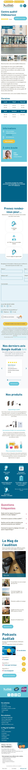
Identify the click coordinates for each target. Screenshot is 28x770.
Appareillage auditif (14, 409)
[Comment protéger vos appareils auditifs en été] (14, 592)
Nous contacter (9, 141)
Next (26, 368)
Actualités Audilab (5, 738)
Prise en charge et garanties (7, 719)
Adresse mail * (4, 275)
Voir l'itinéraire (9, 134)
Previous (1, 368)
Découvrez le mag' (8, 626)
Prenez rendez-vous (20, 1)
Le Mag (3, 729)
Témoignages (4, 736)
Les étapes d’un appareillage (7, 717)
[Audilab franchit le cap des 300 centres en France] (14, 610)
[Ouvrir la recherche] (21, 5)
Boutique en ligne (9, 1)
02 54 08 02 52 (10, 137)
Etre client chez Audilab (6, 706)
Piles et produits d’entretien (14, 451)
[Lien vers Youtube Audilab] (19, 694)
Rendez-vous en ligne (20, 18)
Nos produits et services (6, 720)
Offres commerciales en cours (7, 724)
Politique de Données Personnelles (19, 337)
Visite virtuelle (6, 27)
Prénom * (3, 269)
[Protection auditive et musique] (14, 601)
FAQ (2, 711)
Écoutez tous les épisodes (9, 675)
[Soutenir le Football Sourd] (14, 620)
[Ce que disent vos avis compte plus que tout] (14, 583)
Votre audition (4, 705)
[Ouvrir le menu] (24, 5)
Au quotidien (4, 733)
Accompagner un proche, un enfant (8, 708)
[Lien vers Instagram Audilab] (15, 694)
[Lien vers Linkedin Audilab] (12, 694)
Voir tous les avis (14, 383)
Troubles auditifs (5, 710)
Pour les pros (4, 740)
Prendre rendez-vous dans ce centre (15, 323)
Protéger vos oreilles (5, 735)
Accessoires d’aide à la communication (14, 430)
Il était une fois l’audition (6, 731)
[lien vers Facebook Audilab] (8, 694)
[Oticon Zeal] (14, 564)
